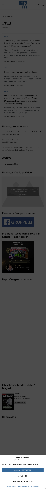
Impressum (36, 486)
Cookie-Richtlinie (12, 486)
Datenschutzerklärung (25, 486)
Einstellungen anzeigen (23, 482)
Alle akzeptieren (23, 470)
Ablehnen (23, 476)
